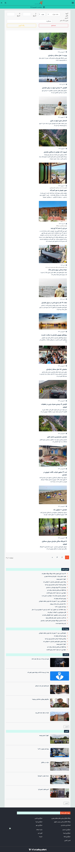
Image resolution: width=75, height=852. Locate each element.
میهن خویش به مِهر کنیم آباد (58, 190)
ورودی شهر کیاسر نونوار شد (60, 598)
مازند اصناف (39, 830)
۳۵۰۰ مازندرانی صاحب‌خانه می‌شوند (58, 604)
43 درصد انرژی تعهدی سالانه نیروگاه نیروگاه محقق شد (54, 574)
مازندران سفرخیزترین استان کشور (57, 437)
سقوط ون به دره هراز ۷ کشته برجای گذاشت (56, 593)
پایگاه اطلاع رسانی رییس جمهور (62, 822)
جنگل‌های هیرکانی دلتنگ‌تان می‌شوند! (40, 699)
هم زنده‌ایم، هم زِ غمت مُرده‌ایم (42, 686)
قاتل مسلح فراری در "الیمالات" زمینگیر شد (57, 612)
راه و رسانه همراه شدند (61, 623)
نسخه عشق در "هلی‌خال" (43, 776)
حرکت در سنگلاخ (45, 762)
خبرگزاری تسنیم (66, 830)
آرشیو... (66, 727)
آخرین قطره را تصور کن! (43, 789)
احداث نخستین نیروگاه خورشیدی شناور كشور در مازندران (53, 621)
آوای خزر (40, 833)
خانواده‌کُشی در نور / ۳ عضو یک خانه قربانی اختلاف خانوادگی (52, 601)
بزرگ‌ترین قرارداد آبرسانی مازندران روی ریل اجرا (55, 585)
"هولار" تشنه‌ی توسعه (61, 579)
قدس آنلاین (67, 840)
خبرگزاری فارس (38, 818)
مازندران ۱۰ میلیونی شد (60, 509)
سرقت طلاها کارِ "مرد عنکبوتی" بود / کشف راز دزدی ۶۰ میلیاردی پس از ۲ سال (49, 610)
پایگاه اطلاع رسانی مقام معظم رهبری (60, 818)
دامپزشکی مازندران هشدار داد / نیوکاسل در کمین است (54, 596)
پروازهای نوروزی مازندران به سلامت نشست (54, 335)
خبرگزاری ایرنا (39, 822)
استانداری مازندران (65, 825)
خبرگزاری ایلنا (67, 837)
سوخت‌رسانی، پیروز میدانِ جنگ (57, 269)
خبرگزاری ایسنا (66, 833)
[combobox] (53, 14)
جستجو (53, 25)
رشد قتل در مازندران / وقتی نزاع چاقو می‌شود (56, 618)
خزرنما (40, 837)
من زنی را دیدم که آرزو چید (59, 228)
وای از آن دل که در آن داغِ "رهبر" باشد (40, 659)
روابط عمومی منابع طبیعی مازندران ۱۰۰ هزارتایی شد (54, 582)
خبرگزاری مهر (39, 825)
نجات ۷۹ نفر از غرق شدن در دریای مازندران (54, 302)
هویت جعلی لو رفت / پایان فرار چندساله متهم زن (55, 576)
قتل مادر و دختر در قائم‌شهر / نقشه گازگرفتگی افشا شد (54, 615)
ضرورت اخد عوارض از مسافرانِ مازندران (55, 152)
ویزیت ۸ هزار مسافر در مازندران (57, 55)
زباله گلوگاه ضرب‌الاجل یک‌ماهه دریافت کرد (56, 590)
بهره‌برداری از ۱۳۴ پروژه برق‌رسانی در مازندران (56, 587)
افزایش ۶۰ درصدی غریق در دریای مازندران (54, 88)
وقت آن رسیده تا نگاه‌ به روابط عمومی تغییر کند (38, 672)
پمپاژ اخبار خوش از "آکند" (60, 607)
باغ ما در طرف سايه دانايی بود (42, 713)
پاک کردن (21, 25)
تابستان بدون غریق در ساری (58, 120)
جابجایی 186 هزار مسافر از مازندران (56, 369)
